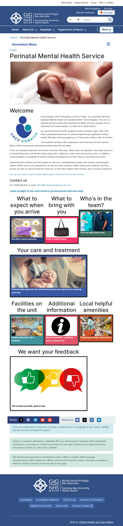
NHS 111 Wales (106, 2)
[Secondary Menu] (108, 44)
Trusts (94, 2)
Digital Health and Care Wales (96, 522)
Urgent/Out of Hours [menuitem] (70, 29)
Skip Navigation (92, 8)
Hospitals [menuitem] (45, 29)
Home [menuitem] (15, 29)
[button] (21, 420)
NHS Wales (66, 2)
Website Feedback (85, 12)
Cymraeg (107, 12)
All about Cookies (81, 506)
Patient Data (62, 506)
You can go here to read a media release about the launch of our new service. (47, 174)
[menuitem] (36, 30)
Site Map (108, 8)
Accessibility (26, 500)
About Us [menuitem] (28, 29)
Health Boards (81, 2)
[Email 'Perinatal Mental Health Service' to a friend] (42, 420)
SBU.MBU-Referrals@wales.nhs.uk (53, 185)
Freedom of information (91, 500)
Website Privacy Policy (41, 506)
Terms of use (69, 500)
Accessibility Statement (47, 500)
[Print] (49, 420)
